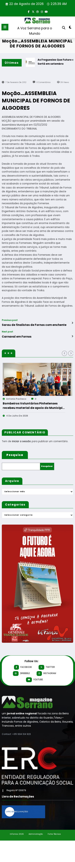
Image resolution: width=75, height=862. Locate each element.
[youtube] (46, 11)
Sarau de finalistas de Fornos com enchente (34, 325)
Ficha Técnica (54, 834)
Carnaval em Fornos (16, 336)
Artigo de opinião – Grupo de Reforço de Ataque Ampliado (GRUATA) (39, 405)
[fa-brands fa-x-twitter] (33, 11)
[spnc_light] (70, 28)
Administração (36, 834)
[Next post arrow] (72, 336)
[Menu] (4, 27)
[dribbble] (37, 11)
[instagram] (42, 11)
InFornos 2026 (17, 834)
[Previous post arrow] (72, 323)
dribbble (25, 673)
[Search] (63, 27)
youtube (38, 679)
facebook (26, 667)
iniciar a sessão (21, 441)
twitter (50, 667)
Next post (7, 331)
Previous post (10, 320)
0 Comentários (43, 82)
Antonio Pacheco (22, 398)
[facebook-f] (28, 11)
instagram (49, 673)
